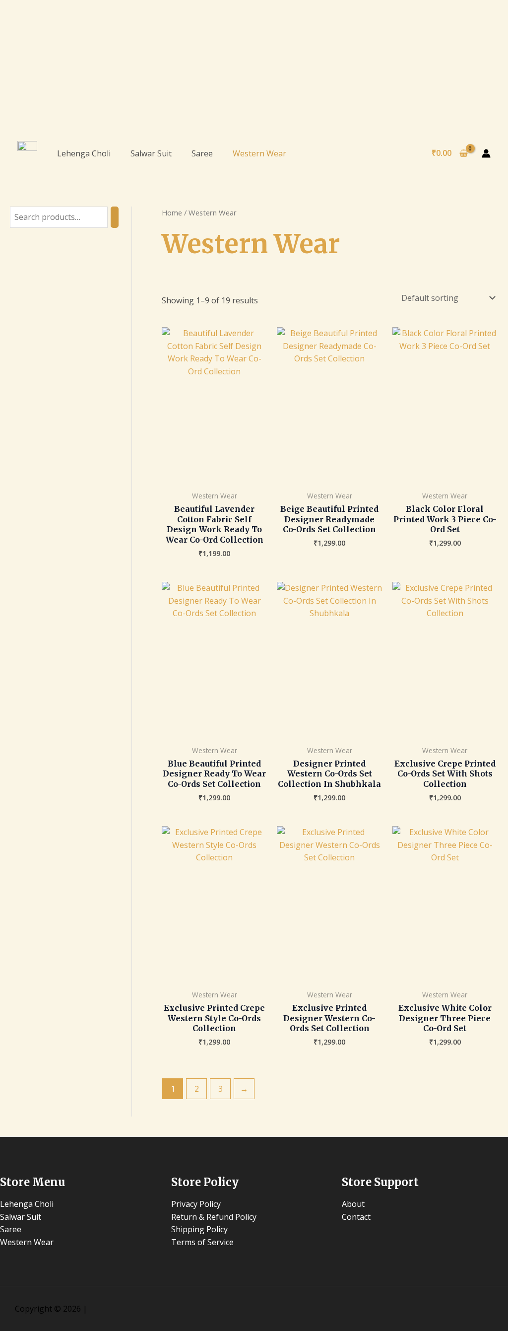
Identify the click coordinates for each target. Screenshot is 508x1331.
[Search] (115, 217)
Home (172, 212)
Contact (356, 1216)
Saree (202, 153)
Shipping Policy (199, 1229)
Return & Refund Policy (213, 1216)
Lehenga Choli (84, 153)
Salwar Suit (151, 153)
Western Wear (259, 153)
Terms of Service (202, 1242)
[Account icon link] (486, 153)
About (353, 1203)
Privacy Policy (196, 1203)
